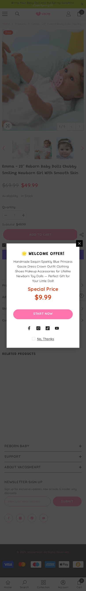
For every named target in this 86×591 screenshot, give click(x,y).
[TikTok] (47, 328)
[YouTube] (57, 328)
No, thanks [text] (45, 339)
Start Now (43, 313)
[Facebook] (29, 328)
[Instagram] (38, 328)
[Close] (79, 243)
